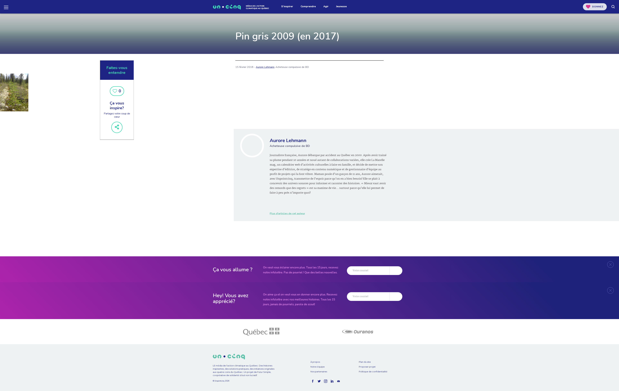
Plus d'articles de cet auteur (287, 213)
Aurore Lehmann (265, 67)
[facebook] (313, 381)
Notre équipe (317, 366)
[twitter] (319, 381)
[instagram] (325, 381)
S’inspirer (287, 6)
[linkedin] (332, 381)
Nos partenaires (318, 371)
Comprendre (308, 6)
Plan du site (365, 362)
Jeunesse (341, 6)
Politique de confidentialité (373, 371)
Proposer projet (367, 366)
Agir (326, 6)
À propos (315, 362)
